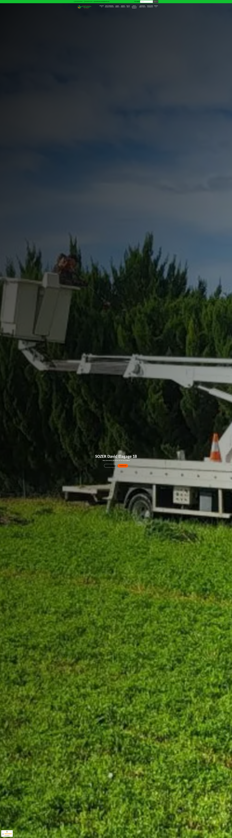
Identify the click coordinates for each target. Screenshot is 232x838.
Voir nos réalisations (110, 465)
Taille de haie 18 (128, 6)
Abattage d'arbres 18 (123, 6)
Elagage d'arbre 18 (117, 6)
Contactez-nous (122, 465)
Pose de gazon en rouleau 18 (150, 6)
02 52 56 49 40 (78, 1)
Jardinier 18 (156, 6)
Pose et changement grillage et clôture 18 (109, 6)
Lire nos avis (7, 835)
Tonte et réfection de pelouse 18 (134, 7)
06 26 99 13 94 (88, 1)
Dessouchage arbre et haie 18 (142, 6)
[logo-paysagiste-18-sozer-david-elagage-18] (84, 7)
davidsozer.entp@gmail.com (102, 1)
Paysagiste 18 (102, 6)
